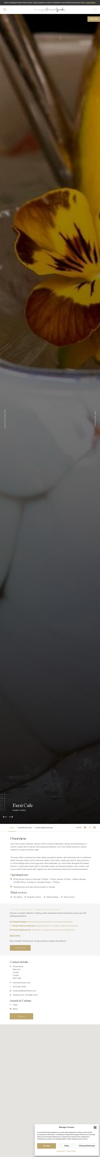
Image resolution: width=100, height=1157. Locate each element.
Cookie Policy (60, 1151)
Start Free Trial (20, 948)
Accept (46, 1146)
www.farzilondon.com (21, 983)
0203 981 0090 (19, 987)
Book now (21, 1016)
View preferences (87, 1146)
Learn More (90, 3)
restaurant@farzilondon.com (24, 991)
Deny (67, 1146)
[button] (95, 1127)
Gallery (12, 827)
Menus (15, 1009)
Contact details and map (44, 827)
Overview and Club (25, 827)
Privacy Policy (71, 1151)
